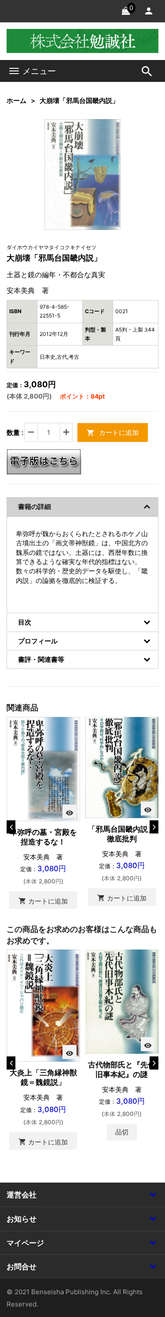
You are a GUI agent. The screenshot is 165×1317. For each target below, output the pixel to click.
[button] (100, 139)
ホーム (16, 100)
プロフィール (38, 641)
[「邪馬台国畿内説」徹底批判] (122, 767)
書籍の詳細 (34, 506)
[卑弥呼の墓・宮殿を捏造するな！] (43, 768)
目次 (24, 622)
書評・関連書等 (41, 659)
